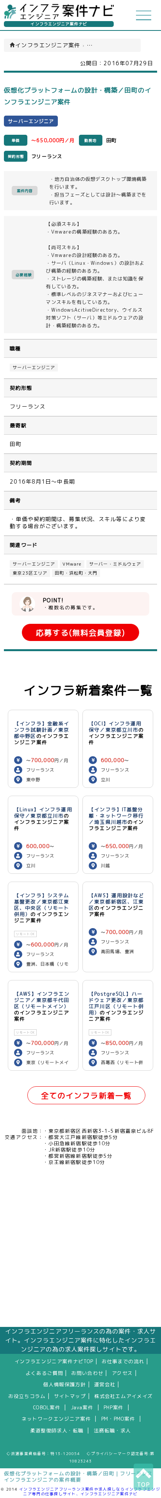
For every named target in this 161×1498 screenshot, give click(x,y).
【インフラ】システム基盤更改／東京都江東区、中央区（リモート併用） (41, 904)
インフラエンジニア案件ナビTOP (53, 1361)
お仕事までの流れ (123, 1361)
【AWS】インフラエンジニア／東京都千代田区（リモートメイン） (42, 1000)
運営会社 (105, 1384)
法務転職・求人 (112, 1430)
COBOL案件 (46, 1407)
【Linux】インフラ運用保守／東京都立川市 (43, 812)
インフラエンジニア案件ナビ (58, 24)
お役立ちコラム (26, 1396)
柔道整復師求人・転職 (56, 1430)
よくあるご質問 (44, 1373)
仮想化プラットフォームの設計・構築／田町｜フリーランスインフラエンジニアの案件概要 (78, 1476)
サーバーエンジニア (34, 367)
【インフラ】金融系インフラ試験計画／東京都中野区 (41, 729)
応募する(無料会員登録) (80, 632)
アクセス (122, 1373)
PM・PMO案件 (118, 1419)
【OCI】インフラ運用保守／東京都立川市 (115, 726)
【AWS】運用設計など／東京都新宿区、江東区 (116, 901)
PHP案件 (113, 1407)
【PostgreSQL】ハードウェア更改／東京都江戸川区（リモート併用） (116, 1003)
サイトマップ (70, 1396)
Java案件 (82, 1407)
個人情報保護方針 (64, 1384)
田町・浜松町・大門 (76, 573)
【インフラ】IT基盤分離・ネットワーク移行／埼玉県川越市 (116, 815)
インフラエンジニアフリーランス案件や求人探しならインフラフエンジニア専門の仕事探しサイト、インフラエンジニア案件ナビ (89, 1491)
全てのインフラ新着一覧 (86, 1095)
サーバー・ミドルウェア (115, 564)
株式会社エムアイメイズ (123, 1396)
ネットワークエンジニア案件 (56, 1419)
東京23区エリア (30, 573)
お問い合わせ (87, 1373)
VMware (72, 564)
